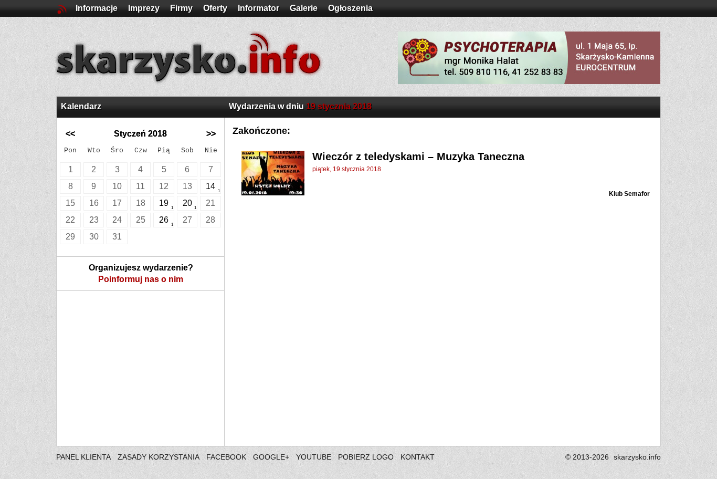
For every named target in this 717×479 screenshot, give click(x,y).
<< (70, 133)
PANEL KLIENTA (84, 457)
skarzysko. (637, 457)
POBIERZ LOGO (366, 457)
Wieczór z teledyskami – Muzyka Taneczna (418, 156)
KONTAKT (417, 457)
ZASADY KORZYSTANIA (158, 457)
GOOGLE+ (271, 457)
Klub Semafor (629, 193)
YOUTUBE (313, 457)
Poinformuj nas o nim (140, 279)
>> (211, 133)
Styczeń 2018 (140, 133)
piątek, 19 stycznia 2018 (346, 169)
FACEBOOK (226, 457)
